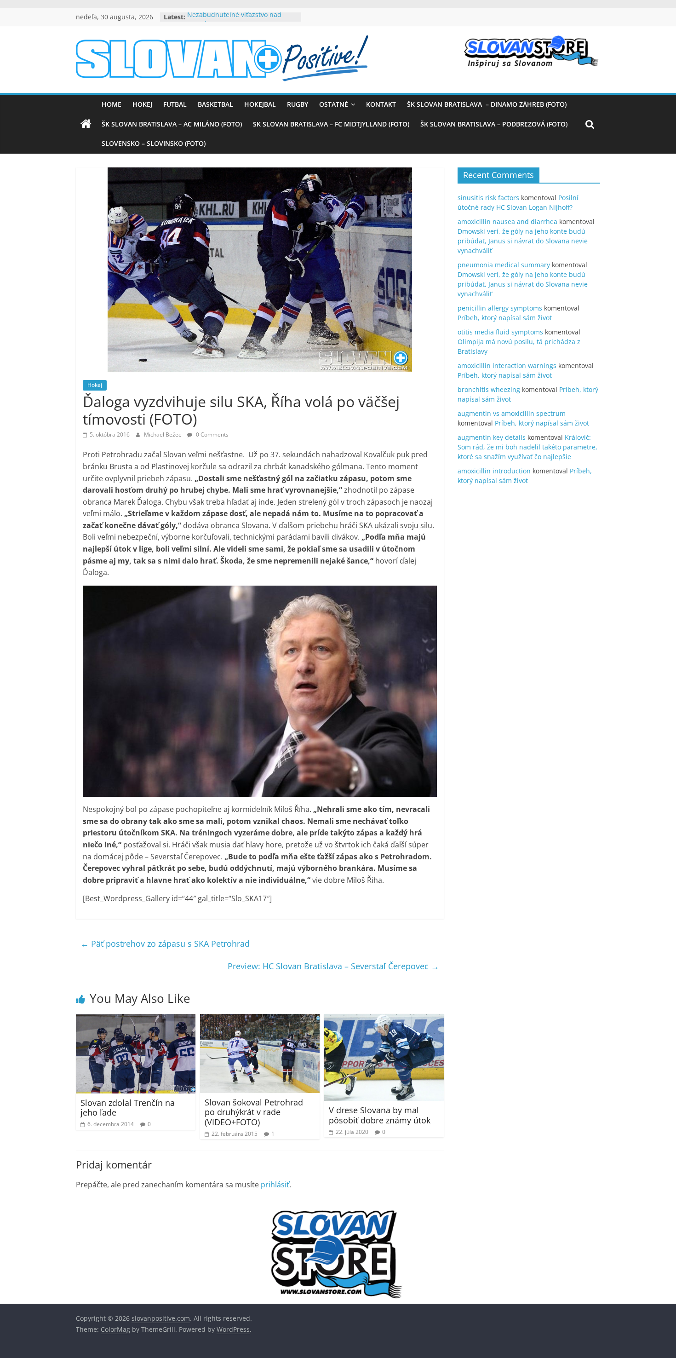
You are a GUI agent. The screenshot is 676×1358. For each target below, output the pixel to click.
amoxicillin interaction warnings (507, 365)
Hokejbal (260, 104)
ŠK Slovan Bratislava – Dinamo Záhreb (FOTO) (487, 104)
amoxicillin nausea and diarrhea (507, 221)
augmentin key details (492, 437)
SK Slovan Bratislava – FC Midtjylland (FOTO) (331, 124)
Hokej (142, 104)
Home (111, 104)
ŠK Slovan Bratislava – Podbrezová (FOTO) (493, 124)
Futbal (175, 104)
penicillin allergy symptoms (500, 308)
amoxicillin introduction (494, 470)
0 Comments (212, 434)
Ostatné (333, 104)
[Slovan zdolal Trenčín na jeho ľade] (135, 1019)
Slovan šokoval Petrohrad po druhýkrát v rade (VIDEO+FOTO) (254, 1112)
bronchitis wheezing (489, 389)
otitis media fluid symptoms (500, 332)
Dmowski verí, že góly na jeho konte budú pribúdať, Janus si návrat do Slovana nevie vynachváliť (523, 241)
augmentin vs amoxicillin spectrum (512, 413)
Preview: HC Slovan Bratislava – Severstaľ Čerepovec (333, 966)
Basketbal (215, 104)
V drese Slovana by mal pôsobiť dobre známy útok (379, 1115)
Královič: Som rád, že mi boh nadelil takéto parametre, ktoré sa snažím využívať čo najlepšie (527, 447)
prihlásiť (275, 1185)
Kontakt (381, 104)
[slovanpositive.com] (86, 124)
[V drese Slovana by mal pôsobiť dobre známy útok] (384, 1019)
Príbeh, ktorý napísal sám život (505, 317)
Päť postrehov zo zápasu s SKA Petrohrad (165, 943)
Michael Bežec (163, 434)
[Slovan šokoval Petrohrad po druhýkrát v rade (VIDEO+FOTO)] (260, 1019)
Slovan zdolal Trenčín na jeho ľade (127, 1107)
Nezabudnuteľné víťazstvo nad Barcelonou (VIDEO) (234, 21)
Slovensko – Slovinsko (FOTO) (154, 143)
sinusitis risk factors (488, 197)
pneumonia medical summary (504, 264)
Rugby (297, 104)
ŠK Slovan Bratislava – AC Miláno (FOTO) (172, 124)
